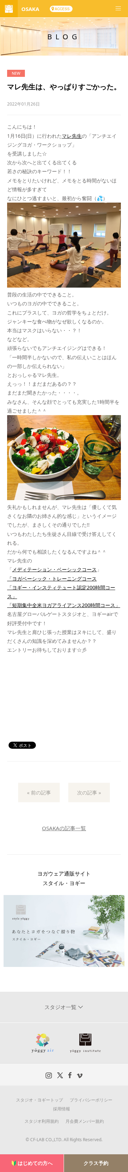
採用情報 (61, 1109)
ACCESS (62, 8)
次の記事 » (89, 792)
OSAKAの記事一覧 (64, 828)
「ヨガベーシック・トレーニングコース (52, 578)
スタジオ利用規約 (42, 1121)
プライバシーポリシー (91, 1100)
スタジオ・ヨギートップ (39, 1100)
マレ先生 (72, 135)
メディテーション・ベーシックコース (54, 569)
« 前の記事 (39, 792)
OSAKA (30, 8)
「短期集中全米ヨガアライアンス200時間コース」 (63, 605)
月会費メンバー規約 (84, 1121)
